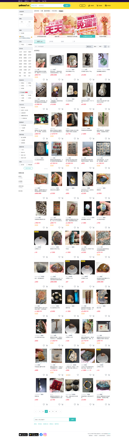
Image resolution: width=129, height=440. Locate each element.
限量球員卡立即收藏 (72, 36)
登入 (82, 5)
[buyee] (26, 37)
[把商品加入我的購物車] (47, 80)
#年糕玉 (40, 424)
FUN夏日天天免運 (87, 36)
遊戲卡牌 (57, 36)
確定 (29, 25)
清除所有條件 (28, 168)
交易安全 (108, 435)
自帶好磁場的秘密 (41, 36)
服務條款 (91, 435)
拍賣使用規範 (102, 435)
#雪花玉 (51, 424)
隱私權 (95, 435)
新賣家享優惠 (102, 36)
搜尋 (72, 419)
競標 (62, 41)
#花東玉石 (45, 424)
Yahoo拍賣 (24, 5)
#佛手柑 (57, 424)
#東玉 (35, 424)
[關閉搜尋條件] (36, 5)
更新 (109, 433)
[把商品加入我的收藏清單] (44, 80)
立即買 (51, 41)
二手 (73, 41)
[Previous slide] (35, 60)
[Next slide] (47, 60)
